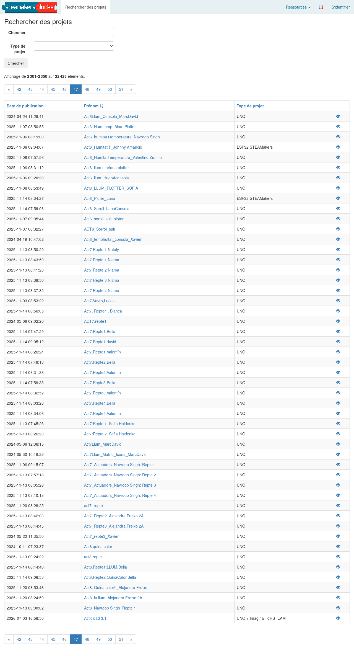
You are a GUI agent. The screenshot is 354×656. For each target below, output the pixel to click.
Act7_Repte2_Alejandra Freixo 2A (114, 515)
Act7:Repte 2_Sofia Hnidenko (110, 434)
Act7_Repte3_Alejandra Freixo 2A (114, 526)
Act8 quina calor (98, 546)
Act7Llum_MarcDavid (102, 444)
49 (98, 89)
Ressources (297, 7)
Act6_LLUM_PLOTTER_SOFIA (111, 188)
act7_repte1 (94, 505)
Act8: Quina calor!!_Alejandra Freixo (115, 587)
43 (30, 89)
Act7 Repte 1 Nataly (101, 249)
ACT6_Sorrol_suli (99, 229)
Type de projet (18, 48)
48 (87, 89)
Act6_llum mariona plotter (106, 167)
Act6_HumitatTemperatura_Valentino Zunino (123, 157)
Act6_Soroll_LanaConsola (106, 208)
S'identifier (341, 7)
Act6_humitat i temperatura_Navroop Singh (122, 137)
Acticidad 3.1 (95, 618)
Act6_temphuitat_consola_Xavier (113, 239)
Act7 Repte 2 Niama (101, 270)
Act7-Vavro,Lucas (99, 300)
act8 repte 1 (94, 556)
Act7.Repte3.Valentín (102, 393)
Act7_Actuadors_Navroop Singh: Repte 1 (120, 464)
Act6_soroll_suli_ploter (104, 218)
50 (110, 89)
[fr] (321, 7)
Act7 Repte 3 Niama (101, 280)
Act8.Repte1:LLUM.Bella (105, 567)
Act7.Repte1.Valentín (102, 352)
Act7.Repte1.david (100, 341)
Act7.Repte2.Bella (99, 362)
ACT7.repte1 (95, 321)
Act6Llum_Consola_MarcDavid (111, 116)
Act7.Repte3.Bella (99, 382)
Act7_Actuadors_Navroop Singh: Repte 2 (120, 474)
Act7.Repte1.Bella (99, 331)
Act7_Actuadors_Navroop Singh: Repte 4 (120, 495)
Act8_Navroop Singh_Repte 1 (110, 608)
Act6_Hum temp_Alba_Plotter (110, 126)
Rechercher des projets (85, 7)
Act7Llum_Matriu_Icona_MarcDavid (115, 454)
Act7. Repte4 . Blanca (103, 311)
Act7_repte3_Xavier (101, 536)
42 (19, 89)
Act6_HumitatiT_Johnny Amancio (113, 147)
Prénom (91, 106)
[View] (338, 116)
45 (53, 89)
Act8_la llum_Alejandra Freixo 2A (113, 597)
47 (76, 89)
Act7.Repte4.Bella (99, 403)
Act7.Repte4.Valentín (102, 413)
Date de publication (25, 106)
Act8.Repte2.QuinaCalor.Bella (110, 577)
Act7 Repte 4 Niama (101, 290)
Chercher (16, 32)
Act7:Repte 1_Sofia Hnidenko (110, 423)
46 (64, 89)
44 (42, 89)
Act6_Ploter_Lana (99, 198)
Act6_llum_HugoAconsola (106, 177)
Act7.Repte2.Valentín (102, 372)
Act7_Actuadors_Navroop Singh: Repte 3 (120, 485)
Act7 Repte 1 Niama (101, 259)
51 (121, 89)
